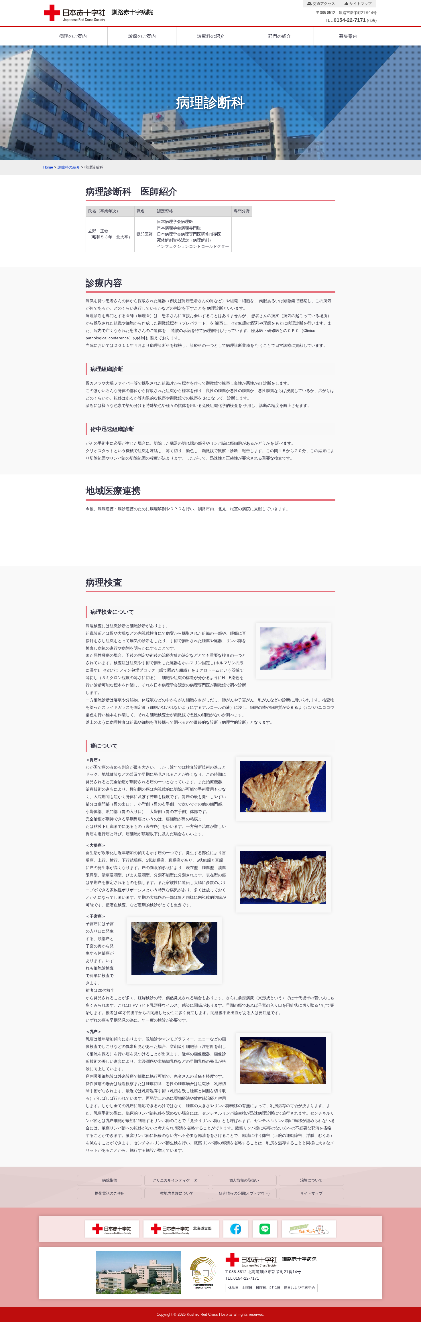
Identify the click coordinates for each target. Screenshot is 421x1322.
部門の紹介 (279, 36)
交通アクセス (323, 3)
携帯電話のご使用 (110, 1193)
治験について (311, 1180)
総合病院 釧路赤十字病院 (275, 1260)
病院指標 (109, 1180)
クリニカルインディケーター (177, 1180)
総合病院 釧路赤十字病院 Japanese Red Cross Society (103, 13)
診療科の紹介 (211, 36)
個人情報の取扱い (244, 1180)
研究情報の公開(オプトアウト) (244, 1193)
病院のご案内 (73, 36)
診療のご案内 (142, 36)
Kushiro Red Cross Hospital (210, 1314)
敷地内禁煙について (177, 1193)
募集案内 (348, 36)
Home (48, 167)
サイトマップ (360, 3)
